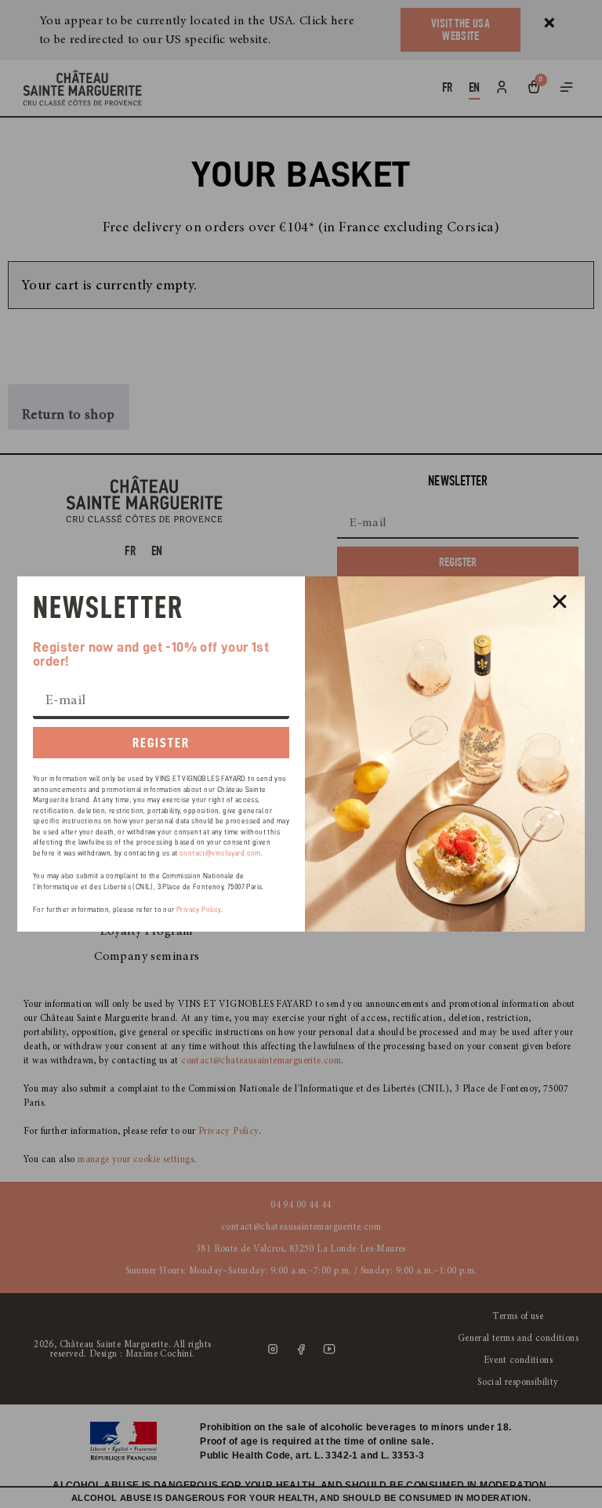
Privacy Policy (198, 910)
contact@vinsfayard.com (220, 853)
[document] (301, 754)
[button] (559, 601)
